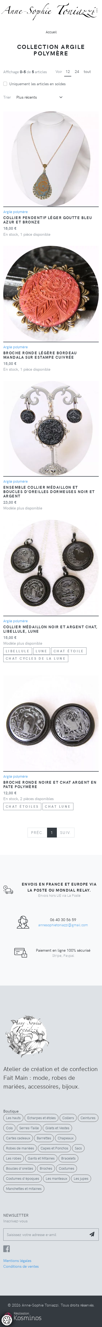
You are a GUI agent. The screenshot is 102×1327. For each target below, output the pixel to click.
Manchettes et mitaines (24, 1188)
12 (68, 71)
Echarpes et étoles (41, 1117)
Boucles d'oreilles (19, 1168)
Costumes (66, 1168)
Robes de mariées (20, 1148)
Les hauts (13, 1117)
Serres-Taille (29, 1127)
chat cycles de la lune (36, 658)
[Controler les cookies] (6, 1320)
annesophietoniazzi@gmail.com (63, 924)
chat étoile (69, 651)
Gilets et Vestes (57, 1127)
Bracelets (68, 1158)
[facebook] (6, 1250)
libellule (18, 651)
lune (42, 651)
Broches (46, 1168)
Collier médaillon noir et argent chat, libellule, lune (50, 629)
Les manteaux (56, 1178)
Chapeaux (65, 1138)
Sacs (78, 1148)
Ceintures (88, 1117)
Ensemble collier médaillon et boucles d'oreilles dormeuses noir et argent (49, 491)
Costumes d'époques (22, 1178)
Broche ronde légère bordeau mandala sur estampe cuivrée (40, 355)
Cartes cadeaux (18, 1138)
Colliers (68, 1117)
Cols (9, 1127)
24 (77, 71)
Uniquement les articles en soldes (37, 83)
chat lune (58, 806)
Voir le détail (20, 1303)
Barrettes (44, 1138)
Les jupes (81, 1178)
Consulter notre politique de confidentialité (42, 1293)
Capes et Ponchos (54, 1148)
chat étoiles (22, 806)
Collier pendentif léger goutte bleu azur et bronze (47, 220)
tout (87, 71)
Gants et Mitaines (41, 1158)
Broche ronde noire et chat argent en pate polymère (50, 784)
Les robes (13, 1158)
